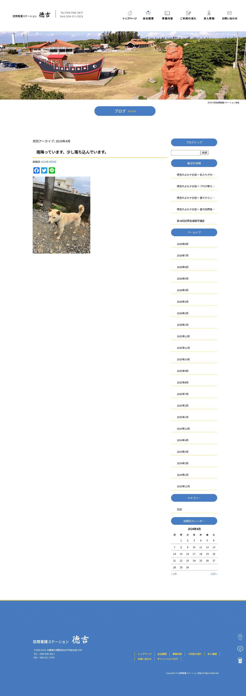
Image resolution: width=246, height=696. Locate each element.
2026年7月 (183, 255)
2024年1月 (183, 475)
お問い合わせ (229, 15)
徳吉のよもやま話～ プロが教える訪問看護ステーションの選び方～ (197, 186)
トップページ (129, 15)
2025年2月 (183, 405)
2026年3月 (183, 301)
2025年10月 (183, 359)
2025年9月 (183, 371)
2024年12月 (183, 428)
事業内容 (167, 15)
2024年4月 (183, 440)
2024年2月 (183, 463)
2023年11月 (183, 486)
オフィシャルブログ (167, 658)
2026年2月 (183, 313)
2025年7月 (183, 394)
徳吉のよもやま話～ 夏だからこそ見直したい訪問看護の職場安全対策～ (197, 197)
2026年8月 (183, 244)
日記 (179, 509)
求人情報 (208, 15)
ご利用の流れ (188, 15)
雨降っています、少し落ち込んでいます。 (72, 152)
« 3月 (174, 573)
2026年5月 (183, 278)
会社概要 (148, 15)
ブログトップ (194, 142)
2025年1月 (183, 417)
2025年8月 (183, 382)
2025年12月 (183, 336)
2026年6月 (183, 267)
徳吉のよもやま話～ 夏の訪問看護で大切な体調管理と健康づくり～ (197, 209)
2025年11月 (183, 348)
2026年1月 (183, 324)
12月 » (213, 573)
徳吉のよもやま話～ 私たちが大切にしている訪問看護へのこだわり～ (197, 174)
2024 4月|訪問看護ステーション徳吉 (223, 102)
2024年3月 (183, 451)
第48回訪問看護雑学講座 (190, 221)
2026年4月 (183, 290)
